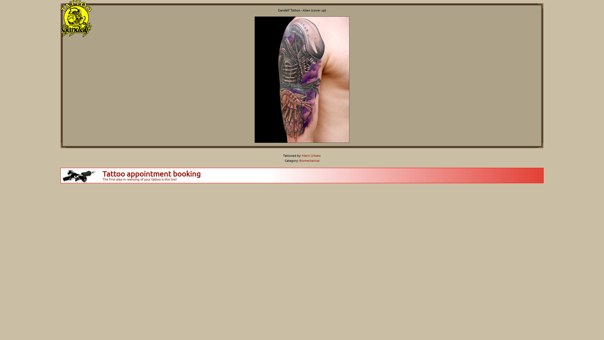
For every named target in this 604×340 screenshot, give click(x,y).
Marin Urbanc (311, 155)
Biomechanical (309, 160)
